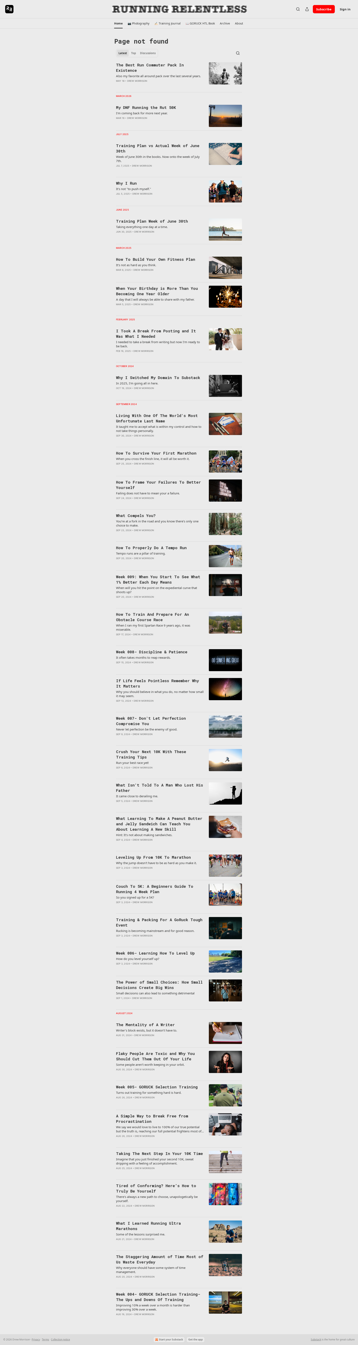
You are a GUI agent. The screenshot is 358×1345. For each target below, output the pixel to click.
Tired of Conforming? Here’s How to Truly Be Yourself (156, 1188)
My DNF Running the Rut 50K (146, 107)
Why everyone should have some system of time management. (150, 1270)
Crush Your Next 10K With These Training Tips (151, 754)
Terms (45, 1339)
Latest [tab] (123, 53)
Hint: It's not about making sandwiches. (144, 835)
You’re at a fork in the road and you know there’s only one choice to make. (157, 523)
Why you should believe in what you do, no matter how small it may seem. (160, 694)
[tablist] (137, 53)
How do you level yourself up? (137, 959)
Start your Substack (171, 1339)
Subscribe (323, 9)
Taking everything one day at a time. (142, 227)
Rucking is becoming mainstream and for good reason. (155, 931)
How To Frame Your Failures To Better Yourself (158, 484)
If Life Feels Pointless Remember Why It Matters (157, 683)
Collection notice (60, 1339)
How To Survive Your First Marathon (156, 453)
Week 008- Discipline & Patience (151, 651)
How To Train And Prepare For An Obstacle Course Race (152, 617)
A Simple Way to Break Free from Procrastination (152, 1118)
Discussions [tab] (148, 53)
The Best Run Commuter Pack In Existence (150, 67)
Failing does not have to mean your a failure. (148, 493)
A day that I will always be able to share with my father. (155, 299)
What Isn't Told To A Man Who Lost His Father (159, 787)
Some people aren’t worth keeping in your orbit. (150, 1064)
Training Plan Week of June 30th (152, 221)
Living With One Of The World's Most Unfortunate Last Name (157, 418)
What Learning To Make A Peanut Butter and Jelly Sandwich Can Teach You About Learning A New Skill (159, 824)
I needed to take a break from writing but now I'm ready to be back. (158, 344)
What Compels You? (136, 515)
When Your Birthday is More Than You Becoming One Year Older (157, 291)
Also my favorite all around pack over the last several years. (158, 76)
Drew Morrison (137, 80)
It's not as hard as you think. (136, 265)
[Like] (118, 309)
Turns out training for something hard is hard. (148, 1092)
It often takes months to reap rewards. (143, 657)
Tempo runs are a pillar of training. (141, 553)
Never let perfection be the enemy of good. (146, 729)
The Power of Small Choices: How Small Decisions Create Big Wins (159, 984)
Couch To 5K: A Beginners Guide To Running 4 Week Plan (154, 889)
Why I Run (126, 183)
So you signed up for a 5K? (135, 897)
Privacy (36, 1339)
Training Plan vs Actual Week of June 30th (157, 148)
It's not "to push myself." (133, 189)
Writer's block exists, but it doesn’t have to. (146, 1030)
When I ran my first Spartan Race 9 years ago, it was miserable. (153, 627)
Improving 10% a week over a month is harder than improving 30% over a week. (153, 1307)
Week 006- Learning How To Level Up (155, 953)
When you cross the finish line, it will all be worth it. (153, 459)
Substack (316, 1339)
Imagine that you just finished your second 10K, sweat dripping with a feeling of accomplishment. (155, 1161)
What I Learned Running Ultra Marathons (148, 1226)
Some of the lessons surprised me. (140, 1234)
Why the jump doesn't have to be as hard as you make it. (156, 863)
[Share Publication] (307, 9)
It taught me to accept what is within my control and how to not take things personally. (158, 428)
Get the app (195, 1339)
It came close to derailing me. (137, 796)
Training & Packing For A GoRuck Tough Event (159, 922)
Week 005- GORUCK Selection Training (157, 1086)
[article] (179, 75)
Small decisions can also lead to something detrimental (155, 993)
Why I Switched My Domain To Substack (158, 377)
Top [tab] (133, 53)
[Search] (298, 9)
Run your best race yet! (132, 763)
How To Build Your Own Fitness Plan (155, 259)
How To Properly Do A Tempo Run (151, 547)
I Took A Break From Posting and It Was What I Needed (156, 333)
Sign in (345, 9)
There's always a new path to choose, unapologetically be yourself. (157, 1199)
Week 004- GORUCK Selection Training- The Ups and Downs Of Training (158, 1296)
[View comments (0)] (147, 171)
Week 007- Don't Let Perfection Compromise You (151, 721)
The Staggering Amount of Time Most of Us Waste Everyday (159, 1259)
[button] (118, 23)
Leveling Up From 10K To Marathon (153, 857)
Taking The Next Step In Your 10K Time (159, 1153)
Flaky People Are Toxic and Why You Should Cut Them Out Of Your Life (155, 1056)
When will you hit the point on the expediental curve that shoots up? (156, 590)
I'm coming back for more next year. (142, 113)
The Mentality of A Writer (145, 1024)
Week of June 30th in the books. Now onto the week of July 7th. (158, 159)
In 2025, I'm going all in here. (137, 383)
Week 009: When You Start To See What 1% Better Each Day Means (158, 579)
